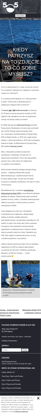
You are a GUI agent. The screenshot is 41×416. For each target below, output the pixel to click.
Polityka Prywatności (9, 341)
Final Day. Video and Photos (12, 376)
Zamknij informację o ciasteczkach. (38, 398)
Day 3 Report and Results (11, 388)
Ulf (14, 110)
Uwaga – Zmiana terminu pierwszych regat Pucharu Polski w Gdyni (9, 312)
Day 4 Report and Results (11, 384)
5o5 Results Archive (9, 362)
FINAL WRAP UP (8, 372)
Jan (10, 110)
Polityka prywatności (21, 411)
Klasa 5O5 (6, 3)
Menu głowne (20, 15)
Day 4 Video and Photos (11, 380)
